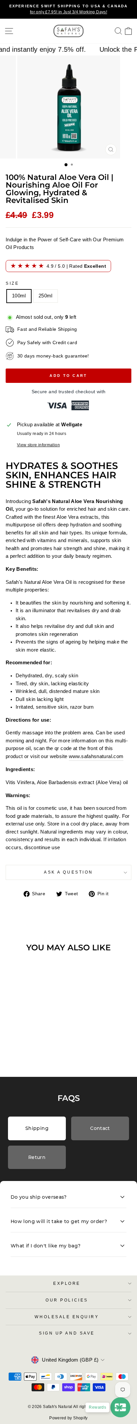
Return (37, 1157)
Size (12, 283)
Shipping (37, 1128)
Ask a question (68, 872)
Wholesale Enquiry (67, 1317)
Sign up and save (67, 1333)
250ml (46, 295)
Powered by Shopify (68, 1418)
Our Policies (67, 1300)
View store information (38, 445)
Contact (100, 1128)
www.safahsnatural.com (96, 756)
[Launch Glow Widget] (120, 1407)
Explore (66, 1283)
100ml (19, 295)
